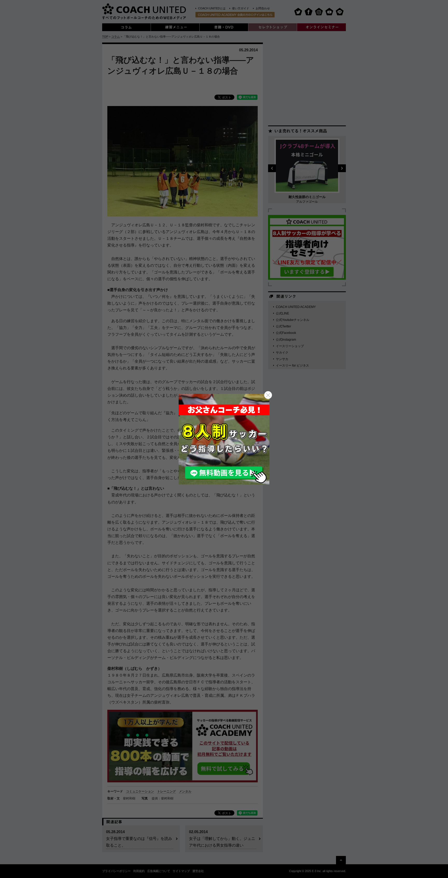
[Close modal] (268, 395)
